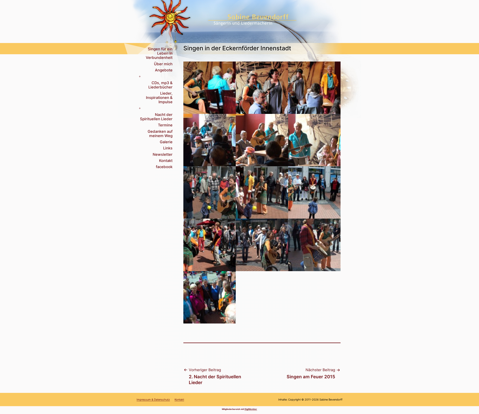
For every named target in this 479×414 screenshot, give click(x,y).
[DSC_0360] (314, 192)
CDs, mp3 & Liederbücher (160, 85)
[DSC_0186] (314, 88)
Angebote (164, 70)
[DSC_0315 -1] (314, 140)
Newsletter (163, 154)
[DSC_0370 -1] (262, 245)
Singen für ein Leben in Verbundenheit (159, 53)
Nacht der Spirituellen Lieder (156, 116)
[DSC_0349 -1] (262, 192)
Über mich (163, 64)
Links (168, 148)
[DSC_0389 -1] (209, 297)
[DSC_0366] (209, 245)
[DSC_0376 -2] (314, 245)
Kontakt (166, 160)
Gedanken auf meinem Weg (160, 133)
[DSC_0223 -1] (262, 140)
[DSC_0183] (262, 88)
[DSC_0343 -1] (209, 192)
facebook (164, 167)
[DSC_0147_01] (209, 88)
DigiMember (251, 409)
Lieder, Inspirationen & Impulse (159, 97)
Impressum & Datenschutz (153, 399)
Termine (165, 125)
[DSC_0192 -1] (209, 140)
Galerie (166, 142)
